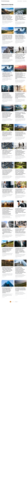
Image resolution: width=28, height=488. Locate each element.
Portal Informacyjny (5, 1)
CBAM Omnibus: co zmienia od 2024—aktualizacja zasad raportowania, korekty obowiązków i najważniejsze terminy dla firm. (7, 152)
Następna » (16, 301)
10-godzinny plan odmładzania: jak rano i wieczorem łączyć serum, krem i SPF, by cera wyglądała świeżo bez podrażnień (7, 250)
